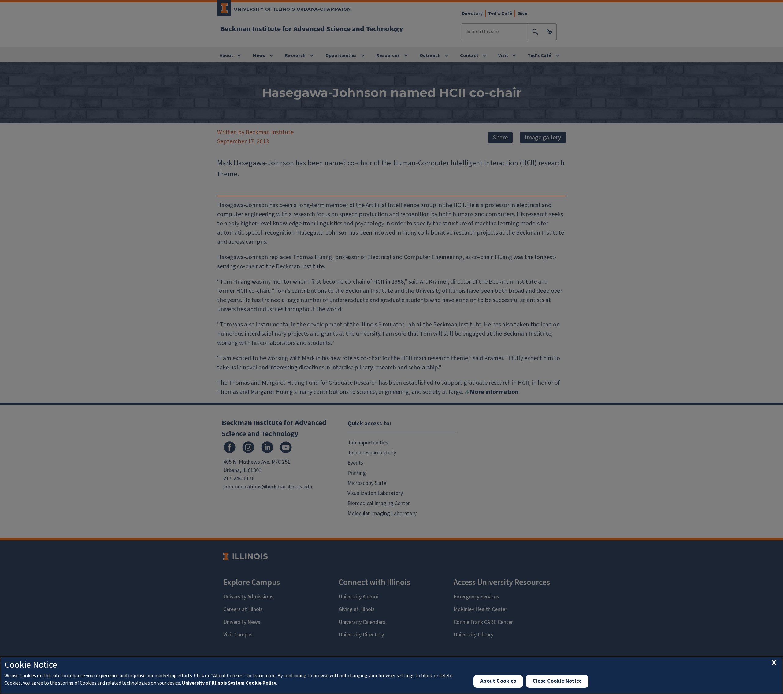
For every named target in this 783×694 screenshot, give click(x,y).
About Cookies (498, 681)
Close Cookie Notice (557, 681)
